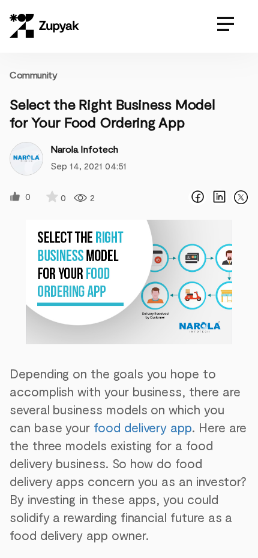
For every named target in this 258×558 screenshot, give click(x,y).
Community (33, 74)
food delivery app (143, 427)
